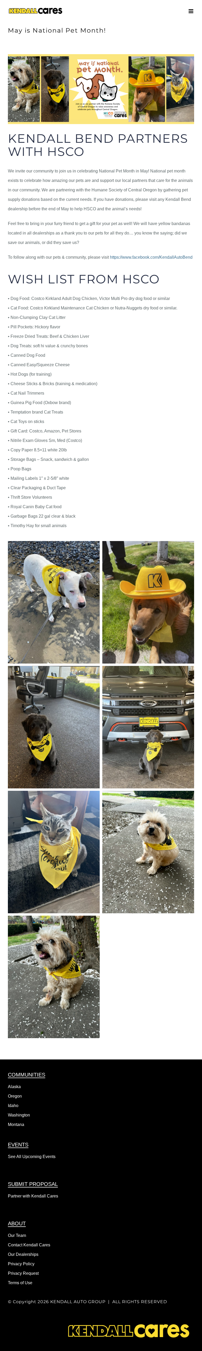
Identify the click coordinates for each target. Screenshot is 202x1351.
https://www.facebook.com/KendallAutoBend (151, 257)
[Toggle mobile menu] (191, 11)
